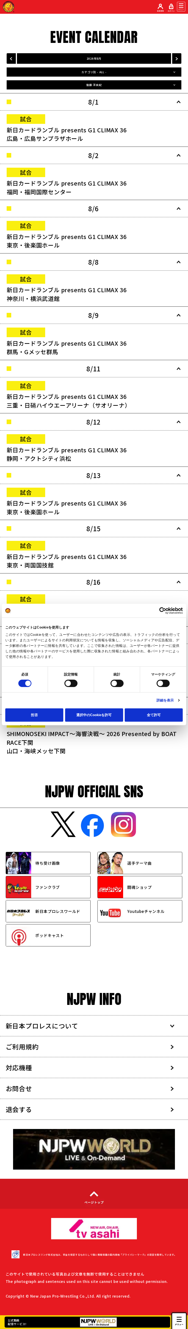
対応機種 (19, 1067)
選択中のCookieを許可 (94, 715)
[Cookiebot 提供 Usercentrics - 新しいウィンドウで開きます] (163, 610)
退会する (19, 1109)
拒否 (34, 715)
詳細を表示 (165, 700)
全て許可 (154, 715)
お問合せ (19, 1088)
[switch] (70, 683)
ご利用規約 (22, 1046)
